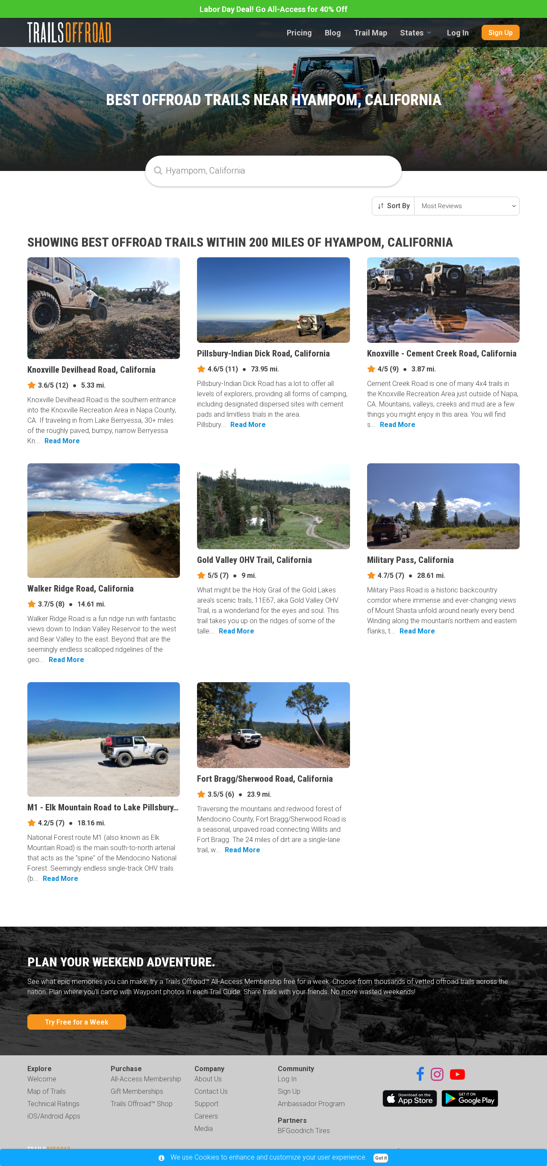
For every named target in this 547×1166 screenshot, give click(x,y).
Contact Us (211, 1091)
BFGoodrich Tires (304, 1131)
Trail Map (370, 32)
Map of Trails (46, 1091)
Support (206, 1104)
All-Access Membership (146, 1079)
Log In (458, 32)
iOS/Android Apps (53, 1116)
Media (203, 1129)
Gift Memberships (137, 1091)
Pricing (299, 32)
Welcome (41, 1079)
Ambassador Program (311, 1104)
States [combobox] (411, 32)
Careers (206, 1116)
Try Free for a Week (77, 1022)
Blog (333, 32)
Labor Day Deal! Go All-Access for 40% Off (273, 9)
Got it (381, 1158)
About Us (208, 1079)
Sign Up (500, 33)
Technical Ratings (53, 1104)
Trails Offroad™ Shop (142, 1104)
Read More (62, 441)
